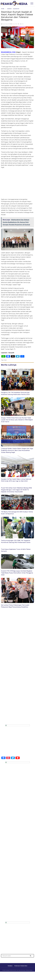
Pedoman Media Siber (20, 966)
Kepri (5, 360)
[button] (30, 955)
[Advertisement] (17, 18)
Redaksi (10, 966)
